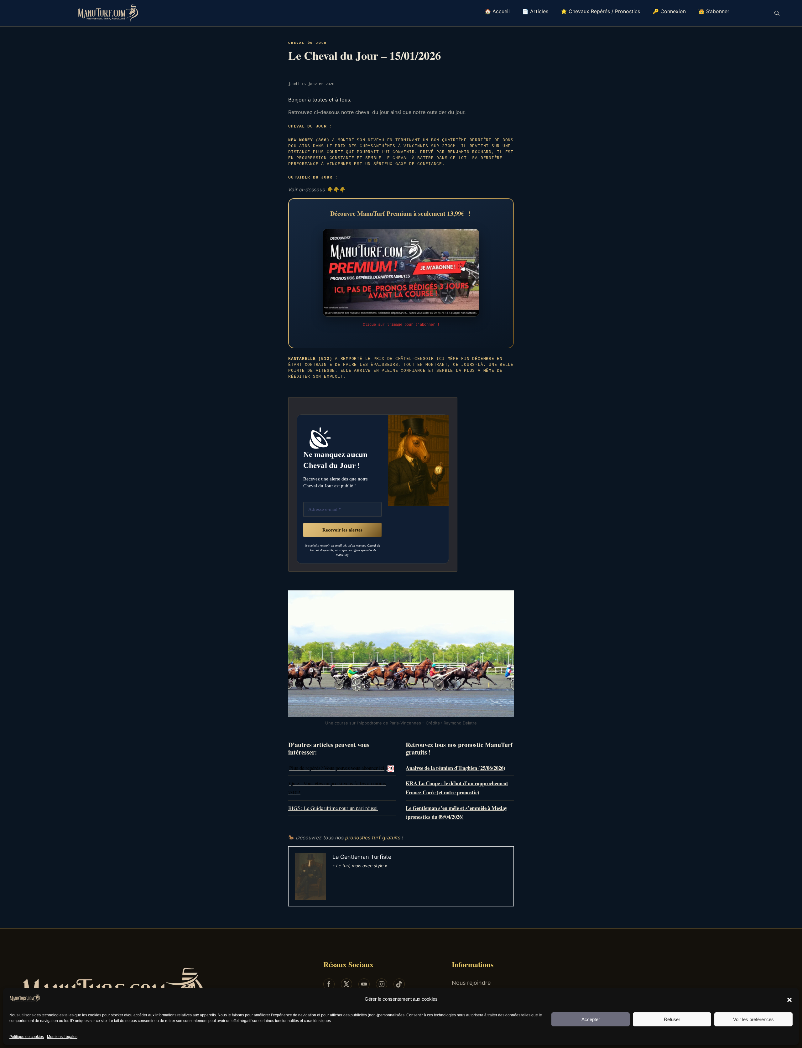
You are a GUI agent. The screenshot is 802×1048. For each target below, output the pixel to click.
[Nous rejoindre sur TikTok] (399, 984)
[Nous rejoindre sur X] (346, 984)
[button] (789, 999)
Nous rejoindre (471, 982)
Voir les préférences (753, 1019)
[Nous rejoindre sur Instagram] (381, 984)
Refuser (672, 1019)
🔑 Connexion (669, 11)
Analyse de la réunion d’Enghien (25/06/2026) (455, 768)
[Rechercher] (777, 13)
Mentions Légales (62, 1037)
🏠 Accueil (497, 11)
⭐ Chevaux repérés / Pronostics (600, 11)
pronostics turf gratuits (372, 837)
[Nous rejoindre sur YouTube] (364, 984)
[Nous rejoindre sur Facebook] (329, 984)
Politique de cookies (26, 1037)
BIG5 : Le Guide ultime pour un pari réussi (333, 808)
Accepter (590, 1019)
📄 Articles (535, 11)
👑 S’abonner (713, 11)
